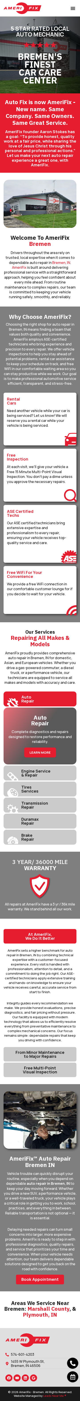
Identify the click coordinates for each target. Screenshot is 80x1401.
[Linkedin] (25, 1377)
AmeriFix (19, 267)
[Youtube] (17, 1377)
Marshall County (48, 1308)
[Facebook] (8, 1377)
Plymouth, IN (40, 1314)
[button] (72, 8)
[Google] (33, 1377)
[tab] (40, 698)
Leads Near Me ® (54, 1396)
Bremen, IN (61, 262)
